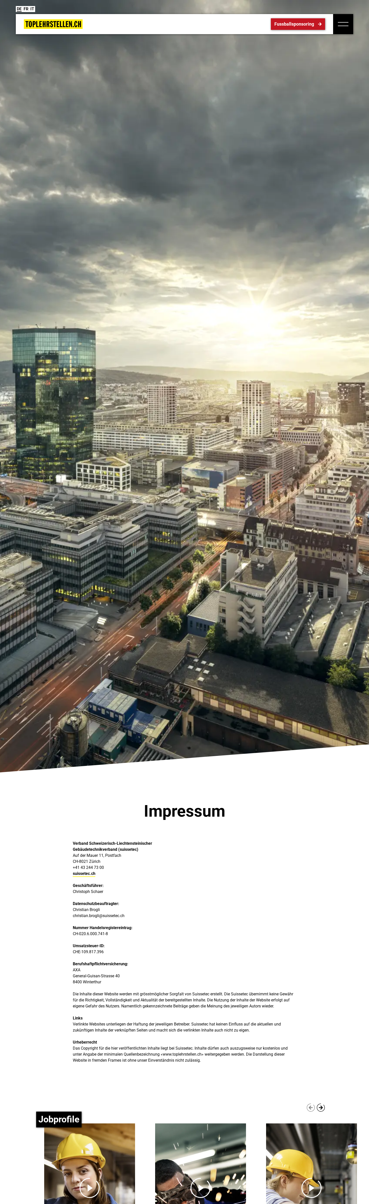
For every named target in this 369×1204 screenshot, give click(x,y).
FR (26, 9)
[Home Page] (53, 24)
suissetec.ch (84, 873)
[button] (343, 24)
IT (32, 9)
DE (19, 9)
